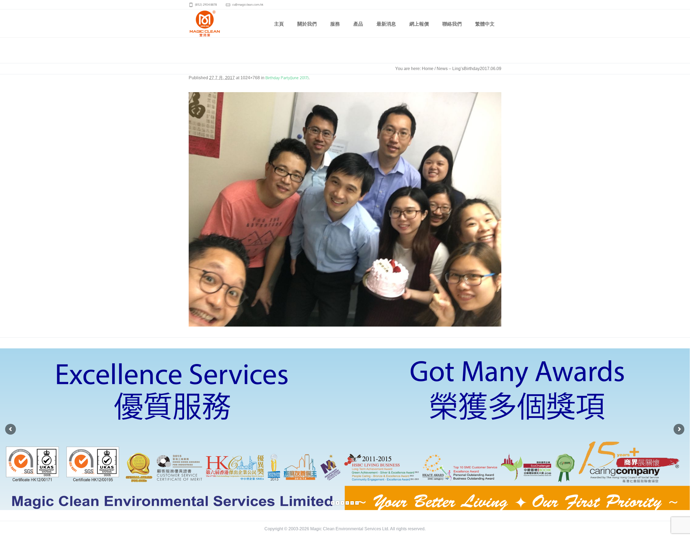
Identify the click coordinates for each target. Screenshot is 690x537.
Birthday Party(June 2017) (287, 77)
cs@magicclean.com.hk (247, 4)
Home (427, 68)
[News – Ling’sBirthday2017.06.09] (345, 209)
